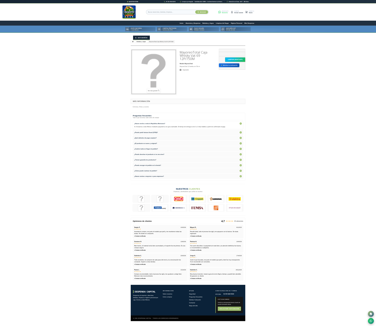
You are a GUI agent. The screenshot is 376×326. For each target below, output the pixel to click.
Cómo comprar (167, 297)
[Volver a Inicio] (133, 41)
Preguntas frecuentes (195, 297)
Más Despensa (249, 23)
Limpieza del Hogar (222, 23)
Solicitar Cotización (195, 300)
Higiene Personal (236, 23)
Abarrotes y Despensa (193, 23)
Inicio (181, 23)
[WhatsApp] (371, 321)
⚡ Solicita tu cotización (229, 65)
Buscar (203, 12)
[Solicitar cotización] (371, 314)
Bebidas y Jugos (208, 23)
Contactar (192, 303)
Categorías (141, 38)
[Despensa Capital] (129, 12)
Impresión (186, 70)
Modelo (182, 63)
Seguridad (192, 294)
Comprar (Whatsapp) (235, 59)
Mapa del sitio (193, 305)
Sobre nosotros (167, 294)
